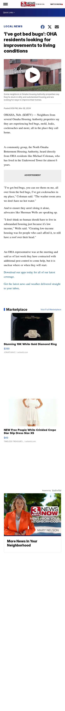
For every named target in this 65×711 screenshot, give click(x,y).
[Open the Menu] (5, 4)
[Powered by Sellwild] (56, 490)
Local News (13, 26)
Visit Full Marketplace (51, 309)
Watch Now (55, 4)
